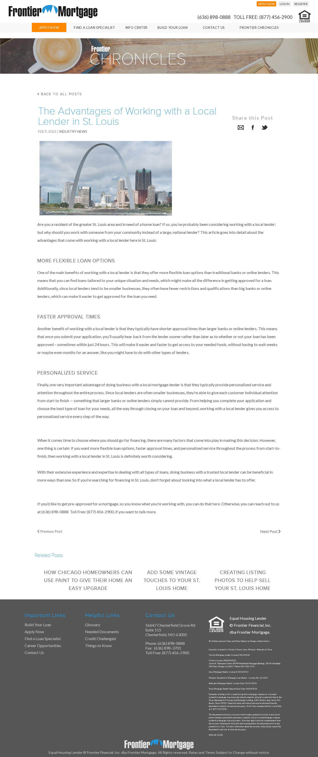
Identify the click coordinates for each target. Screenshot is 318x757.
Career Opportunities (43, 645)
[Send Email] (240, 128)
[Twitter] (264, 128)
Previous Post (51, 531)
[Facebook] (252, 128)
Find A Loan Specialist (94, 28)
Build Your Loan (173, 28)
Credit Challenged (100, 638)
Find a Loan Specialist (43, 638)
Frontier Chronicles (259, 28)
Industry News (73, 131)
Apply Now (49, 28)
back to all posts (61, 94)
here (216, 503)
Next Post (269, 531)
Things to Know (98, 645)
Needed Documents (102, 631)
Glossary (92, 624)
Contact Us (214, 28)
